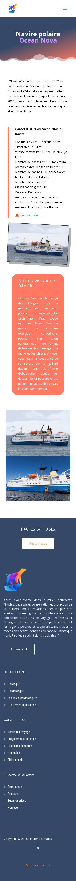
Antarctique (15, 787)
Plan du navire (29, 215)
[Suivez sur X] (38, 848)
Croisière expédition (20, 746)
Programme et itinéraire (22, 739)
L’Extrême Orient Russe (22, 705)
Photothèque (38, 543)
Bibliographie (15, 760)
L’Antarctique (16, 691)
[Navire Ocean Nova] (37, 261)
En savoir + (19, 649)
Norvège (13, 807)
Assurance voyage (19, 732)
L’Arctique (14, 684)
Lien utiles (14, 753)
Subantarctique (17, 801)
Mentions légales (38, 865)
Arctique (13, 794)
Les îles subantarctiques (22, 698)
